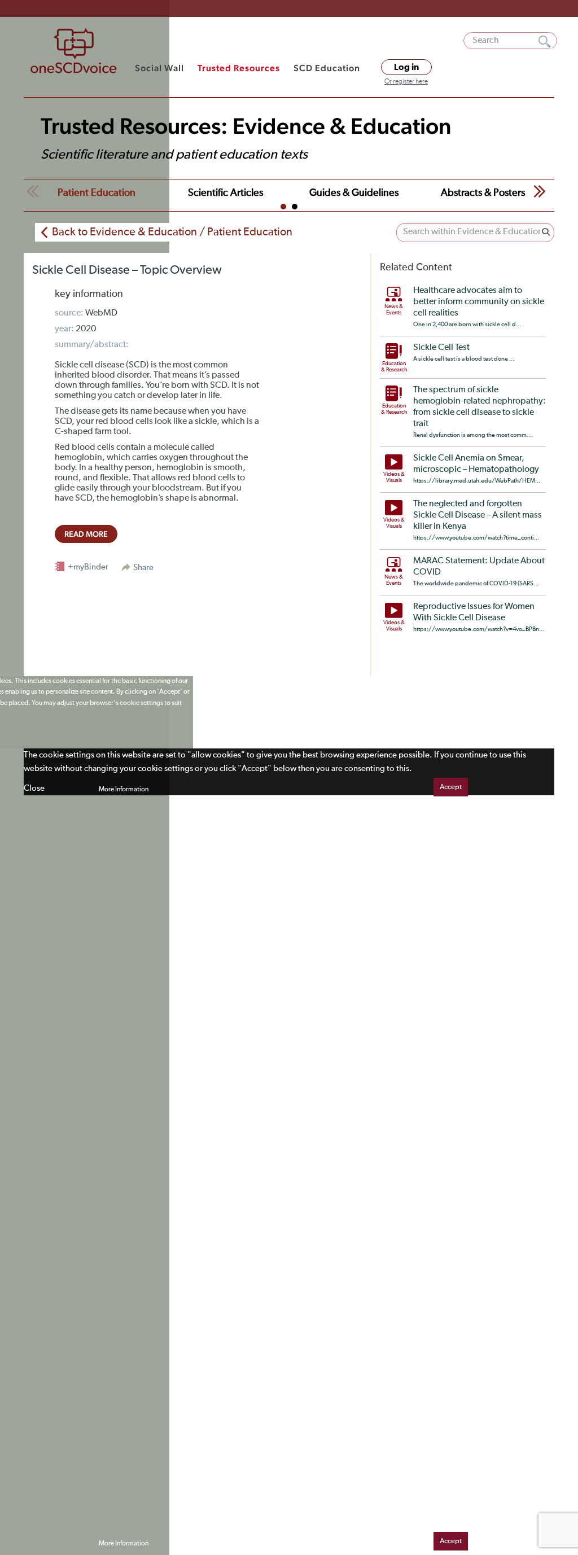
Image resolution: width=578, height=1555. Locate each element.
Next (539, 191)
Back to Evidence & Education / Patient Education (172, 232)
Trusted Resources (239, 68)
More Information (123, 789)
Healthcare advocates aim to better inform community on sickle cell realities (478, 302)
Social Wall (159, 68)
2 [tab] (294, 206)
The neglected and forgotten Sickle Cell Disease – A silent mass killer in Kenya (477, 515)
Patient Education (96, 193)
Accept (451, 787)
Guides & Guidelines (354, 193)
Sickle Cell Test (441, 347)
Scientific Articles (225, 193)
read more (86, 533)
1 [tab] (283, 206)
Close (34, 788)
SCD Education (327, 68)
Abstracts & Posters (483, 193)
